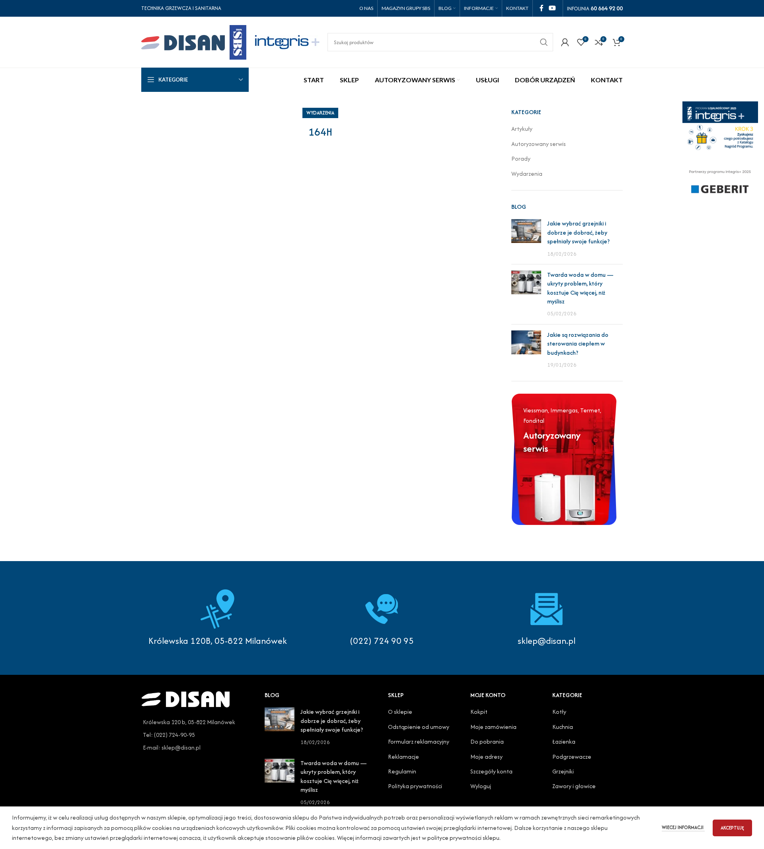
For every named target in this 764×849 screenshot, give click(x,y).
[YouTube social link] (552, 8)
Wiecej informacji (683, 827)
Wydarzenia (320, 112)
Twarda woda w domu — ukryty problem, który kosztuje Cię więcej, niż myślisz (580, 287)
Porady (520, 158)
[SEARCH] (544, 42)
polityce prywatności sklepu (463, 837)
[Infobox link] (382, 618)
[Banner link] (564, 459)
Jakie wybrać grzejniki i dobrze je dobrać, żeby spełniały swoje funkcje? (578, 232)
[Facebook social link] (541, 8)
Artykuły (521, 128)
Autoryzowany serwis (538, 144)
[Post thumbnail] (526, 238)
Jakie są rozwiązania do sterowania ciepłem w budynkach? (577, 343)
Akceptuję (732, 827)
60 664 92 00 (607, 8)
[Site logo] (193, 41)
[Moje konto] (565, 42)
